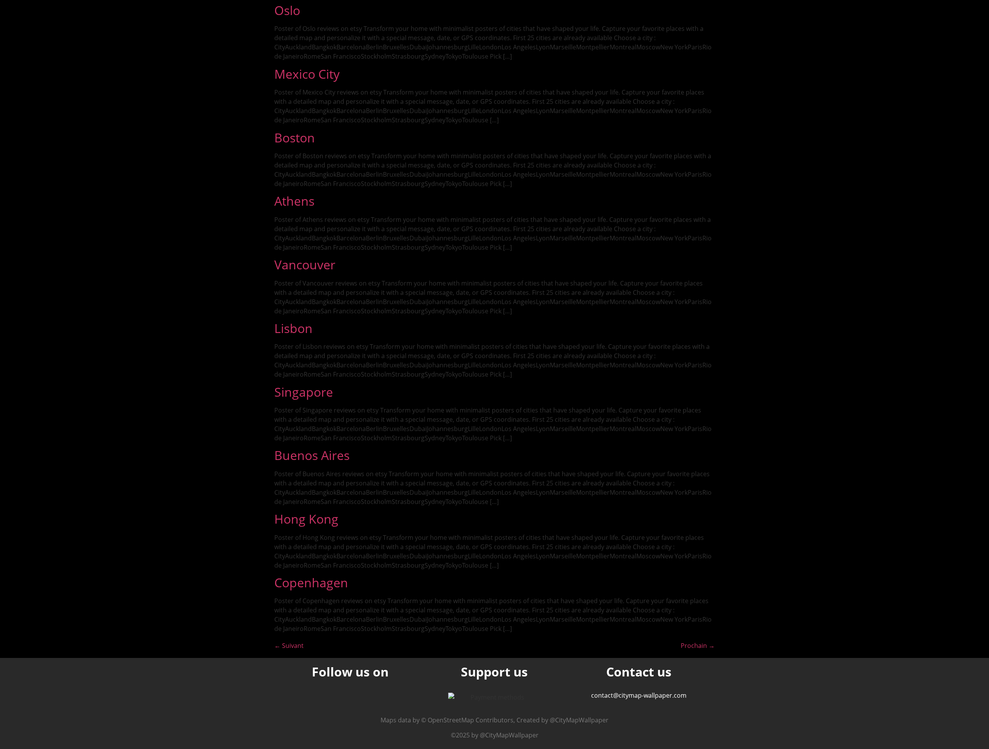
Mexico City (307, 74)
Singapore (303, 392)
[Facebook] (369, 698)
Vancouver (304, 264)
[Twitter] (350, 698)
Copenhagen (311, 582)
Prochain (698, 645)
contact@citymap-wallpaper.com (639, 695)
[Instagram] (331, 698)
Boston (294, 137)
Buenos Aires (312, 455)
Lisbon (293, 328)
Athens (294, 201)
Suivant (289, 645)
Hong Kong (306, 519)
